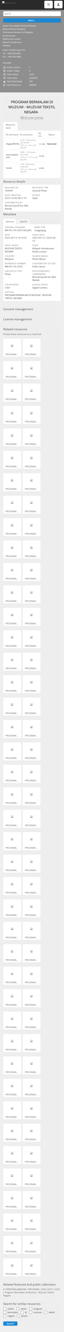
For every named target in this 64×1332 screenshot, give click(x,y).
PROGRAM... (12, 354)
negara (11, 1315)
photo (24, 1315)
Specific (24, 221)
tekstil (52, 1312)
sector (24, 1308)
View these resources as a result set (22, 334)
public (11, 1308)
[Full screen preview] (32, 117)
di (26, 1312)
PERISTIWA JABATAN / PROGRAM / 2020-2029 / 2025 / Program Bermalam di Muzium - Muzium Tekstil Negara (31, 1292)
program (37, 1308)
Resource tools (10, 126)
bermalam (13, 1312)
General (10, 221)
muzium (37, 1312)
